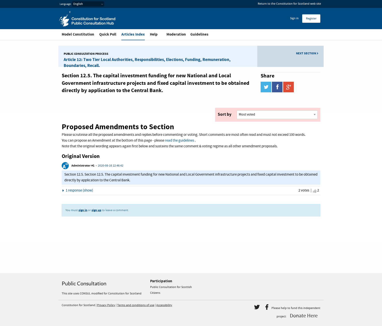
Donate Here (304, 315)
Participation (161, 281)
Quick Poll (107, 34)
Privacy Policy (106, 305)
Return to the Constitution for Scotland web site (289, 4)
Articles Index (133, 34)
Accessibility (164, 305)
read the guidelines (179, 140)
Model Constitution (78, 34)
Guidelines (199, 34)
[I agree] (315, 191)
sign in (82, 210)
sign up (96, 210)
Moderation (176, 34)
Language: (65, 4)
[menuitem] (294, 18)
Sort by (224, 114)
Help (154, 34)
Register (311, 19)
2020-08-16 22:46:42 (110, 166)
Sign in (294, 18)
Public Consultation (84, 283)
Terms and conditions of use (135, 305)
